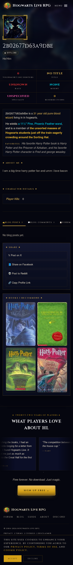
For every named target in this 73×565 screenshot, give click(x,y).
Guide (32, 516)
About (44, 516)
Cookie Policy (15, 550)
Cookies (30, 533)
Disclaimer (44, 533)
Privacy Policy (23, 546)
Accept (12, 558)
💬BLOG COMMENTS (41, 222)
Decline (33, 558)
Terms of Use (47, 546)
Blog (20, 516)
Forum (8, 516)
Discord (59, 516)
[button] (15, 27)
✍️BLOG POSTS (13, 222)
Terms (19, 533)
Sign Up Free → (36, 490)
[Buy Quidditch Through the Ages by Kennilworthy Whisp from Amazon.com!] (52, 324)
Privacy (8, 533)
